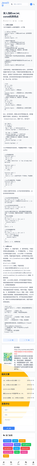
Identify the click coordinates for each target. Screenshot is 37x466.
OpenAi (22, 440)
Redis (17, 452)
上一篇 (11, 340)
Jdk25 (15, 440)
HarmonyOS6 (8, 444)
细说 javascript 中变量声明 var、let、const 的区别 (13, 393)
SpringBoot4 (26, 444)
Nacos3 (17, 444)
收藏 (21, 21)
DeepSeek (7, 440)
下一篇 (27, 340)
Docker (17, 448)
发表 (10, 428)
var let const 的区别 (9, 389)
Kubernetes (25, 448)
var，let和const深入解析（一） (12, 385)
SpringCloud (7, 448)
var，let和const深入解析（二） (12, 380)
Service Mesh (8, 452)
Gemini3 (24, 452)
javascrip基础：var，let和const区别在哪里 (13, 398)
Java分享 (5, 4)
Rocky (6, 456)
